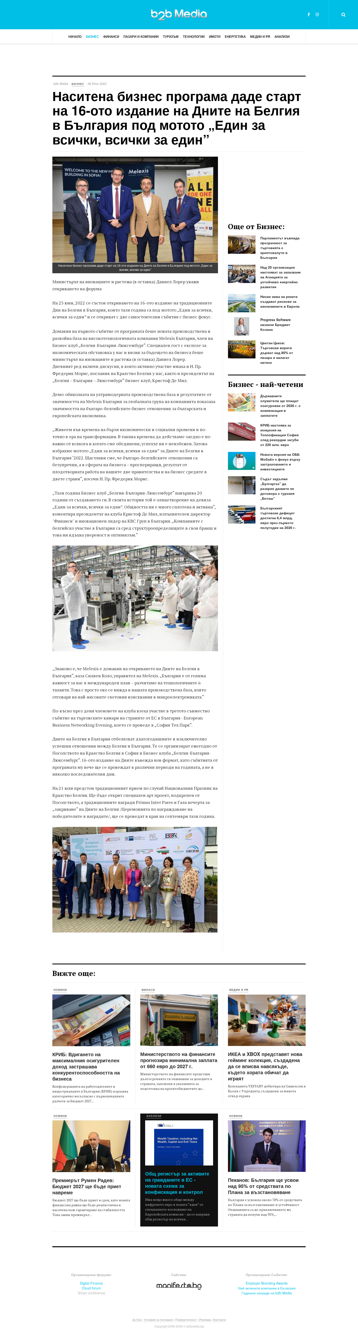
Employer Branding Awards (267, 1283)
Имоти (214, 36)
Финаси (148, 990)
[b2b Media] (179, 14)
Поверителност (186, 1320)
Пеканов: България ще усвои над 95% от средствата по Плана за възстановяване (263, 1186)
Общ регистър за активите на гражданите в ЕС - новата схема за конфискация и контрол (177, 1182)
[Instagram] (317, 14)
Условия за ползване (158, 1320)
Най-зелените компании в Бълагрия (267, 1288)
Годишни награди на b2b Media (267, 1292)
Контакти (219, 1320)
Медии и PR (260, 36)
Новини (60, 990)
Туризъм (171, 36)
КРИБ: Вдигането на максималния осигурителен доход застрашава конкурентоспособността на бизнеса (86, 1066)
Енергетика (235, 36)
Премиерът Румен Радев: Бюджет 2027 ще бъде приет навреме (86, 1186)
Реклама (205, 1320)
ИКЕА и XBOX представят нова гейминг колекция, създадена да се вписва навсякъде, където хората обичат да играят (265, 1066)
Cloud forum (91, 1288)
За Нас (137, 1320)
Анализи (282, 36)
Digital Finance (91, 1283)
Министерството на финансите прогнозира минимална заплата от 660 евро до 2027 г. (178, 1060)
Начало (75, 36)
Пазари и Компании (141, 36)
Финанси (111, 36)
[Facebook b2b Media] (309, 14)
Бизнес (92, 36)
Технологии (194, 36)
